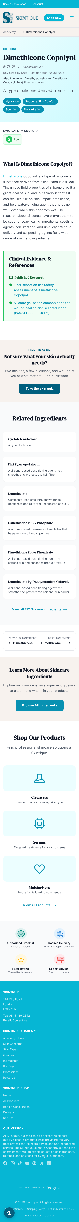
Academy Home (13, 1038)
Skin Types (10, 1049)
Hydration (12, 101)
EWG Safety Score (19, 130)
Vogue (53, 1187)
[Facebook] (5, 1163)
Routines (9, 1066)
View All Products (36, 905)
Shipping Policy (36, 1209)
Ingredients (10, 1060)
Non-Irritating (33, 109)
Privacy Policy (33, 1215)
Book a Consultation (14, 3)
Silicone (10, 49)
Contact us (20, 1020)
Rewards (9, 1077)
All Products (11, 1101)
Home (7, 1095)
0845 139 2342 (19, 1015)
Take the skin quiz (40, 388)
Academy (9, 32)
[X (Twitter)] (42, 1163)
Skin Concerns (12, 1043)
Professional (11, 1072)
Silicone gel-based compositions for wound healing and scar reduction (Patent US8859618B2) (42, 308)
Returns (8, 1118)
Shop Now (54, 17)
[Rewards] (9, 1212)
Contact (49, 1215)
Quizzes (8, 1055)
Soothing (11, 109)
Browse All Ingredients (39, 705)
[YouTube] (27, 1163)
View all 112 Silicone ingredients (36, 609)
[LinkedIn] (49, 1163)
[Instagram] (13, 1163)
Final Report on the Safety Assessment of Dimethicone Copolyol (36, 290)
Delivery (8, 1112)
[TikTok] (20, 1163)
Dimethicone (12, 176)
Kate (24, 72)
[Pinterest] (34, 1163)
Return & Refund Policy (61, 1209)
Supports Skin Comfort (40, 101)
